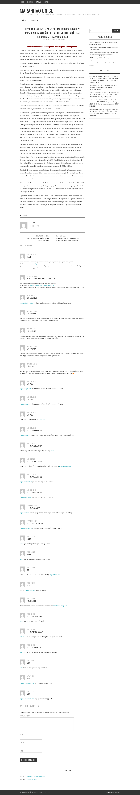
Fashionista (109, 792)
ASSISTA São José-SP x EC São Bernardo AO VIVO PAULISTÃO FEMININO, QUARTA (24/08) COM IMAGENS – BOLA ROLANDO (103, 112)
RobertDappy (93, 85)
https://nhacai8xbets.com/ (27, 683)
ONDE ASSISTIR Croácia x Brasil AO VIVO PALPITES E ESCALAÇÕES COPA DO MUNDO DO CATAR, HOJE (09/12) (104, 95)
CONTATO (46, 2)
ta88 (28, 585)
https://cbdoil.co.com (35, 523)
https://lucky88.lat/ (25, 389)
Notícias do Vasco (31, 780)
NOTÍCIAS (38, 2)
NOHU (29, 539)
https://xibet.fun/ (33, 508)
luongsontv (31, 313)
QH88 (91, 76)
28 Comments (61, 40)
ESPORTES (30, 2)
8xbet (29, 663)
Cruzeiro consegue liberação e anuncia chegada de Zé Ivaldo (38, 239)
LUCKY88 (30, 384)
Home (22, 2)
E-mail (22, 743)
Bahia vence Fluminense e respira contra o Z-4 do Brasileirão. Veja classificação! (67, 239)
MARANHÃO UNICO (36, 10)
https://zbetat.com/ (55, 575)
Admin (53, 40)
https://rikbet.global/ (35, 461)
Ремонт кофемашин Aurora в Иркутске (41, 278)
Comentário (25, 716)
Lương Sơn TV (31, 366)
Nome (22, 734)
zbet (28, 570)
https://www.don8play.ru (60, 606)
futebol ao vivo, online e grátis (35, 776)
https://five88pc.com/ (35, 632)
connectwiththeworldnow (27, 303)
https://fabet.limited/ (34, 477)
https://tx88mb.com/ (34, 647)
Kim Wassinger (32, 298)
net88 (21, 621)
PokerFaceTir (31, 601)
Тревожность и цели (41, 264)
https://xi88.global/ (34, 446)
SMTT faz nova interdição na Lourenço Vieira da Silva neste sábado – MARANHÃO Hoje (103, 87)
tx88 (21, 652)
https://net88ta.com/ (34, 616)
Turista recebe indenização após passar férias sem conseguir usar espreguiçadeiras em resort (103, 54)
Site (21, 751)
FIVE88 (22, 637)
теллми (29, 257)
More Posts (35, 226)
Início (24, 20)
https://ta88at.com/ (30, 590)
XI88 (52, 451)
